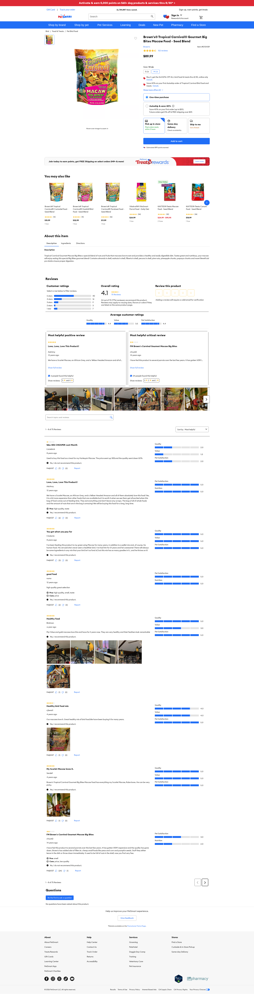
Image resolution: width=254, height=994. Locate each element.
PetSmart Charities (52, 971)
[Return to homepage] (65, 16)
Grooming (133, 942)
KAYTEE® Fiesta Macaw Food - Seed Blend (168, 207)
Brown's (146, 47)
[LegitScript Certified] (179, 979)
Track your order (67, 10)
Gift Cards (48, 956)
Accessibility (92, 961)
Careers (47, 947)
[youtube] (72, 979)
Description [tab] (52, 243)
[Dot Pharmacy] (198, 979)
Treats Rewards (51, 952)
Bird (47, 31)
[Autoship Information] (173, 106)
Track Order (92, 952)
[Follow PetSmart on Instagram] (53, 979)
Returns (90, 956)
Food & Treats (58, 31)
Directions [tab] (80, 243)
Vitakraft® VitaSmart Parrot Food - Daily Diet (139, 207)
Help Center (92, 942)
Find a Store (177, 942)
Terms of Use (122, 990)
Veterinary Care (136, 961)
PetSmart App (50, 966)
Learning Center (51, 961)
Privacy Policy (134, 990)
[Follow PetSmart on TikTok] (66, 979)
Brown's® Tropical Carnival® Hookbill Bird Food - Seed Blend (83, 209)
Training (132, 956)
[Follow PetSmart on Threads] (59, 979)
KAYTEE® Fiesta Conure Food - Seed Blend (196, 207)
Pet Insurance (135, 966)
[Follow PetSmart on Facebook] (46, 979)
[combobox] (121, 16)
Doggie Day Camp (137, 952)
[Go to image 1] (49, 40)
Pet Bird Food (72, 31)
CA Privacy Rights (180, 990)
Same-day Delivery (180, 952)
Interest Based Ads (149, 990)
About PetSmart (51, 942)
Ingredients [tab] (66, 243)
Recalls (113, 990)
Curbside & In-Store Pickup (183, 947)
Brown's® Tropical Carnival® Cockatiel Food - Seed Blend (56, 209)
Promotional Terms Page (136, 926)
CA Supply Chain (165, 990)
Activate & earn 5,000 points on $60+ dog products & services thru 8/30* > (127, 3)
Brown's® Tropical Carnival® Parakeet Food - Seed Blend (112, 209)
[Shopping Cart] (204, 18)
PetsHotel (133, 947)
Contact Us (92, 947)
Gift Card (51, 10)
